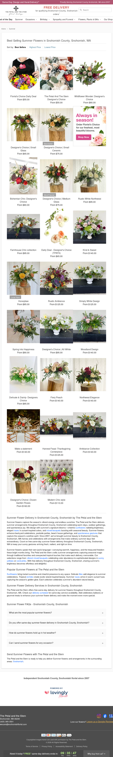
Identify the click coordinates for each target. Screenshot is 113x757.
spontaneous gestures (88, 533)
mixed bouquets (53, 530)
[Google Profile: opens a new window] (111, 716)
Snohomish (18, 661)
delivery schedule (40, 592)
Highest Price (35, 47)
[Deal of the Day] (89, 126)
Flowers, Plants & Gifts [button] (88, 19)
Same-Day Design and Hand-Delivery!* (20, 2)
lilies (81, 574)
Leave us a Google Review (100, 721)
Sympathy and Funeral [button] (63, 19)
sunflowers (80, 527)
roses (16, 530)
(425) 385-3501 (7, 721)
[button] (106, 745)
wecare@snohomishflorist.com (13, 724)
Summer (19, 19)
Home (3, 28)
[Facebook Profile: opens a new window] (105, 716)
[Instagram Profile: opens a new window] (99, 716)
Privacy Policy (47, 746)
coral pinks (21, 560)
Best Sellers (20, 47)
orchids (29, 576)
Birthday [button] (44, 19)
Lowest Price (50, 47)
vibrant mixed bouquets (37, 557)
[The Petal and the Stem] (19, 10)
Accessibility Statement (64, 746)
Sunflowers (12, 574)
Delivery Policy (81, 746)
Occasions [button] (30, 19)
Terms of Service (32, 746)
